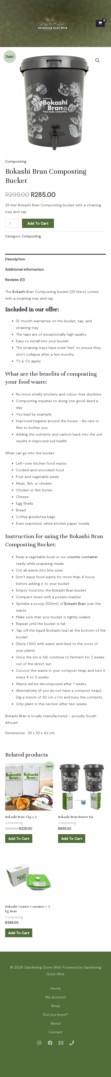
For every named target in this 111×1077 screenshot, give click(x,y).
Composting (15, 161)
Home (56, 988)
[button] (97, 60)
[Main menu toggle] (9, 24)
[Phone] (71, 1043)
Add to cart (38, 223)
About (55, 1023)
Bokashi (18, 291)
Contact (56, 1032)
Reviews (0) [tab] (15, 279)
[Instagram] (39, 1043)
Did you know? (55, 1014)
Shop (55, 1006)
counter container (82, 557)
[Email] (61, 1043)
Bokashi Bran (75, 603)
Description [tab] (15, 259)
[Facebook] (50, 1043)
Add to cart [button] (18, 838)
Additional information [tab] (24, 269)
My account (55, 997)
